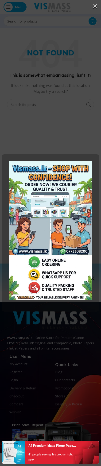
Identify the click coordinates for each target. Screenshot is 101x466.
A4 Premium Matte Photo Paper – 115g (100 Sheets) (52, 445)
